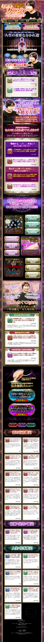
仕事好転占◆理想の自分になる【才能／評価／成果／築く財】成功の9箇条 (15, 589)
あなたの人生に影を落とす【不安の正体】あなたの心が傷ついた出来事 (33, 556)
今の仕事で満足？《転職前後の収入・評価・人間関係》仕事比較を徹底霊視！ (15, 556)
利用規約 (19, 620)
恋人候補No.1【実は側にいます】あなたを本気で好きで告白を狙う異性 (15, 531)
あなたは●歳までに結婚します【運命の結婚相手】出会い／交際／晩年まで (33, 531)
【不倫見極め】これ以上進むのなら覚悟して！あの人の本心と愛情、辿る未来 (33, 490)
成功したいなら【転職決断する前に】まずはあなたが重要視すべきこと (15, 573)
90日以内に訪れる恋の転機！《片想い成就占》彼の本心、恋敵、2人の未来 (33, 440)
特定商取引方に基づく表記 (22, 624)
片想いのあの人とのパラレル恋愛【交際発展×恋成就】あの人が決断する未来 (15, 507)
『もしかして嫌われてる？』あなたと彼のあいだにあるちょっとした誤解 (33, 507)
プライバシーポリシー (19, 627)
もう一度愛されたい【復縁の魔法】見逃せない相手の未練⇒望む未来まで (33, 457)
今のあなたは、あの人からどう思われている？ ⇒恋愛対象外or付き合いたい (15, 457)
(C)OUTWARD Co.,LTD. (22, 633)
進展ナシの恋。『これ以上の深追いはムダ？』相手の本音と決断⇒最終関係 (33, 474)
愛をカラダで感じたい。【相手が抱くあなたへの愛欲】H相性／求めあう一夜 (15, 474)
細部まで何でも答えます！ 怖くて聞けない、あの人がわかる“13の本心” (15, 490)
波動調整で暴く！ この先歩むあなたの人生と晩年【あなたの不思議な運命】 (24, 320)
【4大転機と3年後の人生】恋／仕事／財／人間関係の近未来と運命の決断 (15, 606)
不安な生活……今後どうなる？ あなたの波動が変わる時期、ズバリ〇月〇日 (33, 573)
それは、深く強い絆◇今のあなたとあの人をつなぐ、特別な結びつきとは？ (15, 440)
